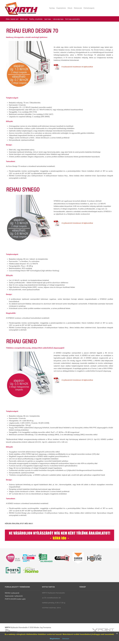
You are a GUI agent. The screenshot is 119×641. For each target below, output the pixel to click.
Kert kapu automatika (72, 19)
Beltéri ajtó (23, 19)
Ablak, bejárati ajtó (12, 19)
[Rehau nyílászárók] (13, 558)
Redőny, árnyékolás (36, 19)
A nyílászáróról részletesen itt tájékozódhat (77, 66)
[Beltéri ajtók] (13, 570)
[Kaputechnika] (62, 558)
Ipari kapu (47, 19)
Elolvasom (65, 638)
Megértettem (55, 638)
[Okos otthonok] (31, 570)
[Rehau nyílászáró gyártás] (29, 558)
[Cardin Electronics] (78, 558)
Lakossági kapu (58, 19)
